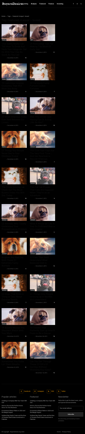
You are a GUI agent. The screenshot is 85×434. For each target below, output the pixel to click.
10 (54, 125)
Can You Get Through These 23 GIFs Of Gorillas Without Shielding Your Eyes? (40, 365)
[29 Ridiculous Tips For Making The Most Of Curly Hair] (42, 32)
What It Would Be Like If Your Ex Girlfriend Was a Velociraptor (42, 226)
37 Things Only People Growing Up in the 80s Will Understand (41, 297)
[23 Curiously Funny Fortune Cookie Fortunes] (42, 71)
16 (54, 336)
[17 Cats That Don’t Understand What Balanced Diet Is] (42, 246)
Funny (4, 40)
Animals (33, 147)
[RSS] (48, 391)
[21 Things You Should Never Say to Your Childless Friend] (14, 139)
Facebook (27, 391)
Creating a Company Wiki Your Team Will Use (14, 402)
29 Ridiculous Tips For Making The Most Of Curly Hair (41, 46)
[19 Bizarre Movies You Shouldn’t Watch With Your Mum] (14, 316)
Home (3, 16)
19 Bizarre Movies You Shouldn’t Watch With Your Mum (13, 330)
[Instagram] (77, 4)
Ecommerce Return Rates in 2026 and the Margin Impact (13, 412)
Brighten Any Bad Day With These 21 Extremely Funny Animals (12, 261)
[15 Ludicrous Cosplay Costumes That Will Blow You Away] (14, 71)
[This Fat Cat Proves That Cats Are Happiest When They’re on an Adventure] (42, 176)
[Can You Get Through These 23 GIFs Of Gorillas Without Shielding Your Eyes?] (42, 350)
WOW (32, 324)
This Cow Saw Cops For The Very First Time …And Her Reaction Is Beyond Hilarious (42, 154)
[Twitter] (81, 4)
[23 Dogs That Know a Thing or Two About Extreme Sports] (14, 282)
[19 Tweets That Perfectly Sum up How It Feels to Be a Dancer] (42, 316)
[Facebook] (73, 4)
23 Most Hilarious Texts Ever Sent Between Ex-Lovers (14, 119)
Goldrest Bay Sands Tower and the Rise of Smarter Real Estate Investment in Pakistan (14, 417)
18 (25, 159)
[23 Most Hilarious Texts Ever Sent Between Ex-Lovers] (14, 105)
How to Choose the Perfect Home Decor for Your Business (12, 407)
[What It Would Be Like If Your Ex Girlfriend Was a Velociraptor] (42, 212)
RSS (52, 391)
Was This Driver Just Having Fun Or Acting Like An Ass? (40, 119)
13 (25, 336)
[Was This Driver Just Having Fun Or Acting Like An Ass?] (42, 105)
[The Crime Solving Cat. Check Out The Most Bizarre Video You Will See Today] (14, 176)
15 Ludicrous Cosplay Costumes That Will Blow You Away (13, 86)
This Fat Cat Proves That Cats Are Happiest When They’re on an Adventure (42, 191)
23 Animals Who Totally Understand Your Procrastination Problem (14, 226)
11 (54, 52)
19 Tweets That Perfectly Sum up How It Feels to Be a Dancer (42, 330)
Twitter (63, 391)
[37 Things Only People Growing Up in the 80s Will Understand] (42, 282)
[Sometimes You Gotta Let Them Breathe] (14, 350)
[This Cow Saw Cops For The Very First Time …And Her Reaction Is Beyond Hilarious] (42, 139)
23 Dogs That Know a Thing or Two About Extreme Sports (12, 297)
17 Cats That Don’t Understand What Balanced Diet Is (39, 260)
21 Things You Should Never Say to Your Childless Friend (13, 153)
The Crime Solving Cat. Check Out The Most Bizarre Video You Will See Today (13, 191)
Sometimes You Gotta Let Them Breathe (13, 363)
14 (25, 58)
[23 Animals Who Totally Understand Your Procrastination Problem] (14, 212)
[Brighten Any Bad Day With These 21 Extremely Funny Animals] (14, 246)
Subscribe (71, 414)
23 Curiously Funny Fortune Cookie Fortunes (39, 86)
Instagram (41, 391)
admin (4, 58)
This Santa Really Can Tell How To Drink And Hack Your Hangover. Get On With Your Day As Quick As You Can (14, 49)
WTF (32, 40)
